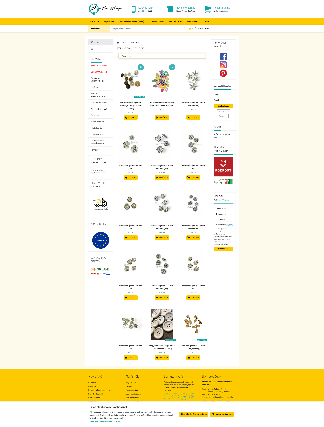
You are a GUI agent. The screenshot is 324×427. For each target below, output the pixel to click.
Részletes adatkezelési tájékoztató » (106, 422)
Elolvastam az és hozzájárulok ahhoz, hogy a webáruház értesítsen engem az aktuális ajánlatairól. (223, 239)
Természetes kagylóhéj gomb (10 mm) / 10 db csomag (130, 105)
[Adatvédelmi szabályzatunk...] (100, 240)
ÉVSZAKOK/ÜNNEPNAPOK (97, 79)
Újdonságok (95, 115)
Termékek (96, 28)
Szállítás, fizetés (156, 21)
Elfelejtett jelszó (223, 111)
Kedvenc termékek (133, 398)
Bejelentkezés (223, 106)
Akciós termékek (97, 122)
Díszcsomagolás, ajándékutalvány (97, 142)
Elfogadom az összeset (222, 414)
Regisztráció (109, 21)
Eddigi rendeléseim (133, 394)
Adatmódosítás (132, 390)
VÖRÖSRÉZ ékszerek (100, 72)
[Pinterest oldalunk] (223, 73)
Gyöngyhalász (96, 150)
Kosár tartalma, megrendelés (99, 390)
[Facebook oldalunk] (223, 56)
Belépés (129, 386)
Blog (207, 21)
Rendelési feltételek (95, 394)
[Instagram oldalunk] (223, 64)
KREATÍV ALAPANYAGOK (98, 95)
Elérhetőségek (193, 21)
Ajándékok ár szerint (99, 109)
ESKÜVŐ (95, 87)
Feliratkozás (223, 249)
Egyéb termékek (97, 134)
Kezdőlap (94, 21)
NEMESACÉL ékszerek (99, 66)
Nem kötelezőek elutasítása (194, 414)
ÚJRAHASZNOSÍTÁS (99, 103)
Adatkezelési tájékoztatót (222, 237)
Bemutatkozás (175, 21)
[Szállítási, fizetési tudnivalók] (223, 167)
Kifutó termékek (97, 128)
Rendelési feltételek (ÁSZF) (132, 21)
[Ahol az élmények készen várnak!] (100, 204)
